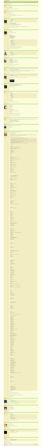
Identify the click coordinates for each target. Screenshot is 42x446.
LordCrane (5, 51)
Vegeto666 (5, 118)
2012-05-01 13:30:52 (5, 67)
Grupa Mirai (12, 432)
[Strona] (4, 24)
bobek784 (5, 84)
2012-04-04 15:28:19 (5, 18)
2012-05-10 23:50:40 (5, 398)
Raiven (4, 68)
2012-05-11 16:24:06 (5, 412)
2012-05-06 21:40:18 (5, 124)
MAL (16, 432)
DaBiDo (4, 19)
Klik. (14, 45)
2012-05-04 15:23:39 (5, 83)
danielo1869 (5, 58)
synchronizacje (15, 392)
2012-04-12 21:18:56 (5, 50)
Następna (10, 4)
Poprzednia (6, 4)
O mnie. (10, 395)
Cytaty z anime (15, 432)
